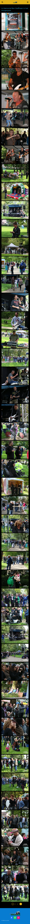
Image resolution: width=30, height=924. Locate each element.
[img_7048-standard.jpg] (15, 40)
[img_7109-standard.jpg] (15, 837)
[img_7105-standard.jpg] (15, 782)
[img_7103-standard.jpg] (15, 745)
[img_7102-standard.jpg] (15, 727)
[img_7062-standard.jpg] (15, 284)
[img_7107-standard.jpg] (15, 800)
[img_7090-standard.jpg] (15, 579)
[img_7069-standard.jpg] (15, 394)
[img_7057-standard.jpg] (15, 191)
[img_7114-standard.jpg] (15, 893)
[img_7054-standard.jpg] (15, 136)
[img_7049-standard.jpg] (15, 58)
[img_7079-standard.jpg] (15, 487)
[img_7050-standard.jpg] (15, 79)
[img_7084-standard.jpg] (15, 561)
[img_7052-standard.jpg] (15, 118)
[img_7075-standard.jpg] (15, 468)
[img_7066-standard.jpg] (15, 358)
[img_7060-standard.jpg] (15, 247)
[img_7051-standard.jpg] (15, 99)
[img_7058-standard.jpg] (15, 210)
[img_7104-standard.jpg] (15, 764)
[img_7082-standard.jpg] (15, 524)
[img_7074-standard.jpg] (15, 450)
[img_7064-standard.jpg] (15, 321)
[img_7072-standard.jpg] (15, 431)
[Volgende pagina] (21, 904)
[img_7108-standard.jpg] (15, 819)
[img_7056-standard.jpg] (15, 173)
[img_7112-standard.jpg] (15, 874)
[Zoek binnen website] (2, 2)
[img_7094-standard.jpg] (15, 616)
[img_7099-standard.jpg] (15, 671)
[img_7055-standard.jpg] (15, 155)
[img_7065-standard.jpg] (15, 339)
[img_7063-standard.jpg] (15, 302)
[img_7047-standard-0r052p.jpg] (15, 22)
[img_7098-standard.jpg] (15, 653)
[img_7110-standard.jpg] (15, 856)
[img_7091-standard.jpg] (15, 597)
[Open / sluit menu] (27, 2)
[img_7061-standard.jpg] (15, 265)
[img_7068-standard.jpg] (15, 376)
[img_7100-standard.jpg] (15, 690)
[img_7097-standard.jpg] (15, 634)
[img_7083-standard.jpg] (15, 542)
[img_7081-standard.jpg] (15, 505)
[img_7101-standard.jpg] (15, 708)
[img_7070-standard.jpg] (15, 413)
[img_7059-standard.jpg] (15, 228)
